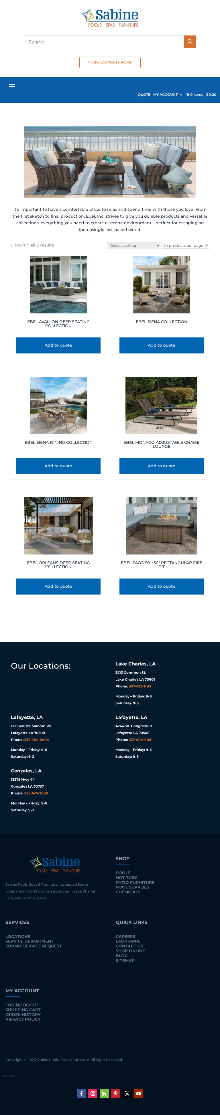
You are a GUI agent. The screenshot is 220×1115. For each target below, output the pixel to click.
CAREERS (125, 936)
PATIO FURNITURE (135, 882)
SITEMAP (125, 960)
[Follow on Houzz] (104, 1093)
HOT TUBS (127, 877)
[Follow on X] (127, 1093)
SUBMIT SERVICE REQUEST (33, 946)
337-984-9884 (36, 740)
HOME (9, 1076)
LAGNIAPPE (128, 941)
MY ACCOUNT (165, 95)
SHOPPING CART (23, 1009)
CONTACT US (129, 946)
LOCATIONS (17, 936)
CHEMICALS (128, 892)
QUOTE (144, 95)
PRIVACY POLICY (22, 1019)
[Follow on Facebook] (81, 1093)
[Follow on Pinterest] (115, 1093)
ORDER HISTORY (22, 1014)
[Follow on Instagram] (92, 1093)
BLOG (122, 955)
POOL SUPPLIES (132, 887)
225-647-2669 (36, 793)
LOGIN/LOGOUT (21, 1004)
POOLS (123, 872)
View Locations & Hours (111, 62)
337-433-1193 (140, 686)
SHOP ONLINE (130, 950)
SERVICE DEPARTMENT (29, 941)
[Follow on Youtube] (138, 1093)
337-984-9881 (141, 740)
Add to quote (58, 345)
